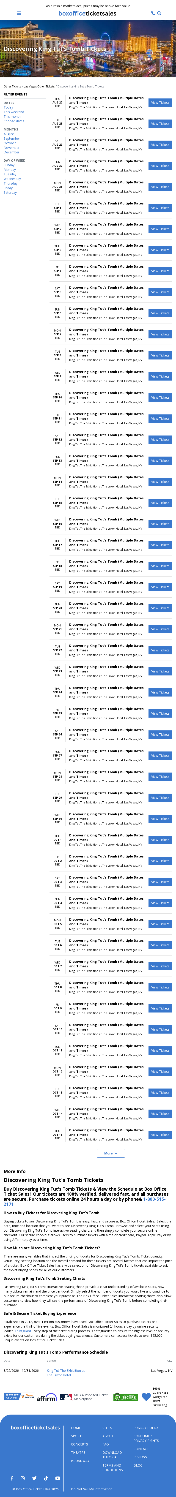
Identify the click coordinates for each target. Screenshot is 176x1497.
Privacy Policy (146, 1428)
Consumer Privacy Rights (146, 1438)
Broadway (80, 1461)
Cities (107, 1428)
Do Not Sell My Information (91, 1489)
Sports (77, 1436)
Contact (141, 1449)
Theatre (78, 1452)
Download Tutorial (112, 1454)
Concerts (79, 1444)
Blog (138, 1465)
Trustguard (23, 1331)
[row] (111, 102)
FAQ (105, 1444)
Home (76, 1428)
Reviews (140, 1457)
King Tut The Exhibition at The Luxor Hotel (66, 1372)
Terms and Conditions (112, 1467)
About (108, 1436)
